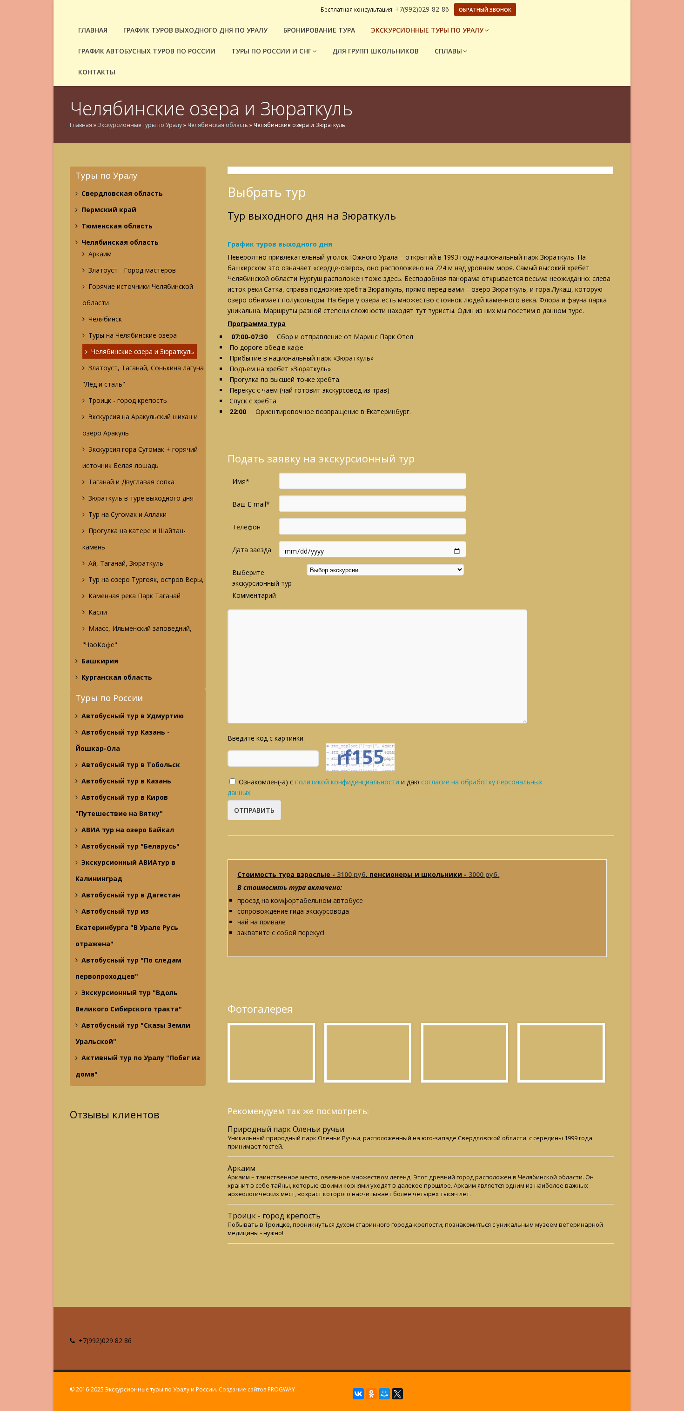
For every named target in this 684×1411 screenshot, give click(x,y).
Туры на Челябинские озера (132, 335)
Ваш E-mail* (251, 504)
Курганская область (116, 677)
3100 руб (351, 874)
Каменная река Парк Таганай (134, 595)
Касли (97, 612)
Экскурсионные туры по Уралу (427, 30)
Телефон (246, 526)
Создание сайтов (242, 1389)
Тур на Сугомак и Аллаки (127, 514)
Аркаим (99, 253)
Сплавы (448, 51)
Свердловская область (121, 193)
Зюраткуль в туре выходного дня (140, 498)
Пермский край (108, 209)
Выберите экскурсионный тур (262, 572)
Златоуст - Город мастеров (131, 270)
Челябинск (104, 318)
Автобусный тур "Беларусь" (130, 846)
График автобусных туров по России (146, 51)
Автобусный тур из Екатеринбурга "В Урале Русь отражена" (126, 927)
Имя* (240, 481)
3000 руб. (484, 874)
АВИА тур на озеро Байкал (127, 829)
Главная (92, 30)
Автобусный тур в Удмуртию (132, 715)
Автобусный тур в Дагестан (130, 894)
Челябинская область (218, 125)
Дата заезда (251, 549)
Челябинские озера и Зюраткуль (141, 351)
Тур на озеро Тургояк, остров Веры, (145, 579)
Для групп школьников (375, 51)
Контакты (96, 71)
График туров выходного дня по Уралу (195, 30)
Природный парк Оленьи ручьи (286, 1129)
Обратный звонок (485, 9)
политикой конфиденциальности (347, 781)
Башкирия (99, 660)
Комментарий (254, 595)
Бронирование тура (319, 30)
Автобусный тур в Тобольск (130, 764)
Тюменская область (116, 225)
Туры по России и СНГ (271, 51)
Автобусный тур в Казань (125, 780)
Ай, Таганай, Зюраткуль (125, 563)
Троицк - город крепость (127, 400)
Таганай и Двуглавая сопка (130, 481)
